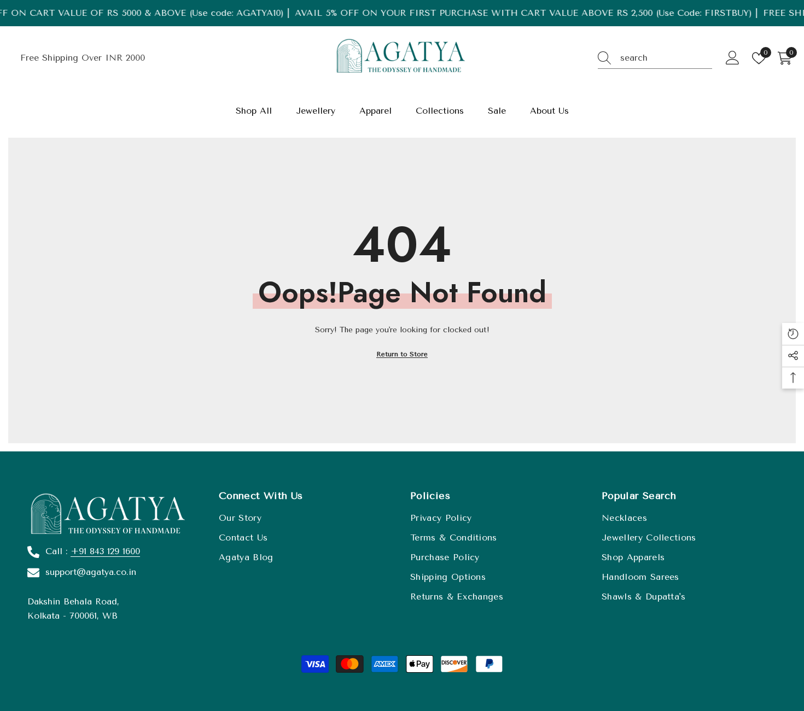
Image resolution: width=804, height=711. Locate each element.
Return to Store (402, 354)
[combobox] (666, 58)
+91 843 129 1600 (105, 551)
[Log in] (732, 58)
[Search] (655, 58)
